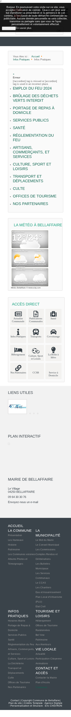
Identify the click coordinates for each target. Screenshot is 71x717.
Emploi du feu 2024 (32, 88)
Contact (15, 700)
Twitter (17, 509)
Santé (19, 128)
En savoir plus (23, 28)
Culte (19, 188)
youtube (43, 509)
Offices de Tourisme (34, 196)
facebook (30, 509)
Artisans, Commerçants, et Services (31, 152)
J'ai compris (8, 28)
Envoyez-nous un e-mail (23, 502)
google (11, 509)
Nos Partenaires (30, 204)
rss (36, 509)
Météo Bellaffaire (18, 288)
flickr (24, 509)
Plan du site (15, 703)
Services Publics (31, 120)
